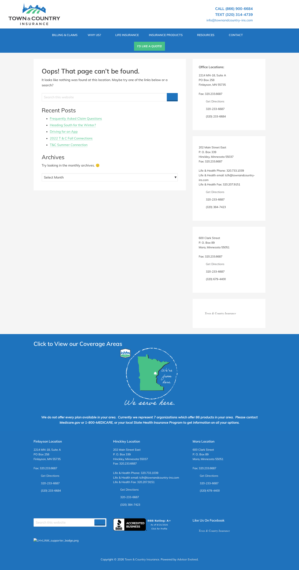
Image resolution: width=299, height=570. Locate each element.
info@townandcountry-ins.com (229, 20)
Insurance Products (166, 35)
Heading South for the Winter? (73, 125)
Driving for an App (64, 131)
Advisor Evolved (187, 559)
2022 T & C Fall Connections (71, 138)
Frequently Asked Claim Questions (76, 118)
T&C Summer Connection (68, 145)
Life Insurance (127, 35)
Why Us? (94, 35)
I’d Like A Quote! (149, 46)
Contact (236, 35)
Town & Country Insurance (220, 313)
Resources (205, 35)
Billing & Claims (64, 35)
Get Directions (215, 101)
